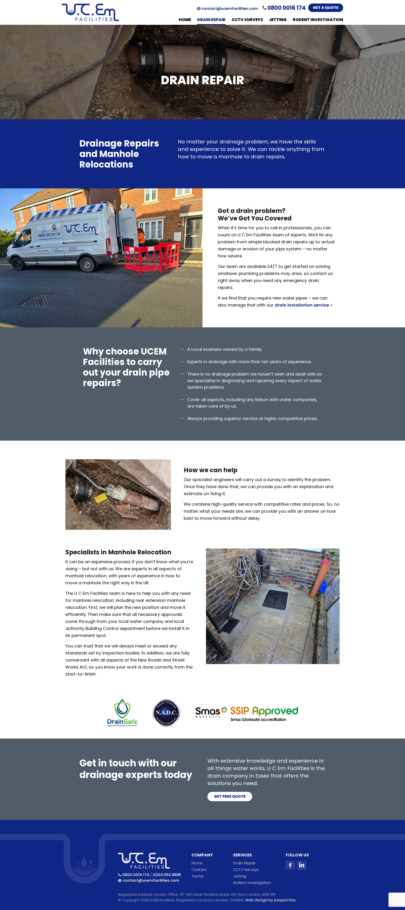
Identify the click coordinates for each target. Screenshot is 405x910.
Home (185, 19)
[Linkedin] (301, 865)
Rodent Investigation (318, 19)
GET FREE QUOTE (230, 796)
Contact (199, 869)
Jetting (278, 19)
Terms (197, 876)
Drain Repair (211, 19)
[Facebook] (290, 865)
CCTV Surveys (247, 19)
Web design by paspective (270, 900)
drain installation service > (303, 305)
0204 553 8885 (167, 874)
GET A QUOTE (325, 7)
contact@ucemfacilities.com (230, 8)
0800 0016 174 (135, 874)
